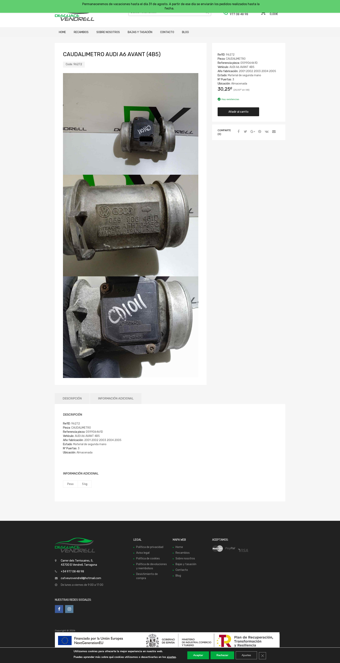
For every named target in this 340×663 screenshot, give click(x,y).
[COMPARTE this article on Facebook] (237, 131)
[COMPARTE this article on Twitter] (245, 131)
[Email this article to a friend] (273, 131)
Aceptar (198, 655)
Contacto (167, 32)
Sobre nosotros (108, 32)
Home (62, 32)
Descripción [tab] (72, 398)
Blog (185, 32)
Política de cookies (148, 558)
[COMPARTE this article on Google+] (252, 131)
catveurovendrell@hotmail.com (81, 578)
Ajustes (246, 655)
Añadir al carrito (238, 111)
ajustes (171, 657)
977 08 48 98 (239, 14)
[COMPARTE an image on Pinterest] (259, 131)
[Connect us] (59, 609)
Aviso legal (143, 552)
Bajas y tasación (140, 32)
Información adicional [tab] (116, 398)
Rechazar (222, 655)
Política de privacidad (149, 547)
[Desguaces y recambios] (71, 13)
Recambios (81, 32)
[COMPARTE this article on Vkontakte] (266, 131)
